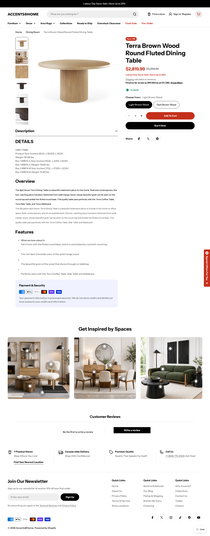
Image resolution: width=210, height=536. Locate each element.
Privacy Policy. (69, 505)
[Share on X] (148, 138)
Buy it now (160, 125)
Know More (176, 82)
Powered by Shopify (45, 527)
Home (18, 32)
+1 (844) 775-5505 (175, 455)
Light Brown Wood (139, 104)
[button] (207, 268)
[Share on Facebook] (139, 138)
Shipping (130, 79)
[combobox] (93, 14)
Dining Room (33, 32)
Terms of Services (48, 505)
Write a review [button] (132, 430)
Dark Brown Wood (166, 104)
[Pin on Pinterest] (157, 138)
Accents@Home (24, 527)
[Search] (135, 14)
